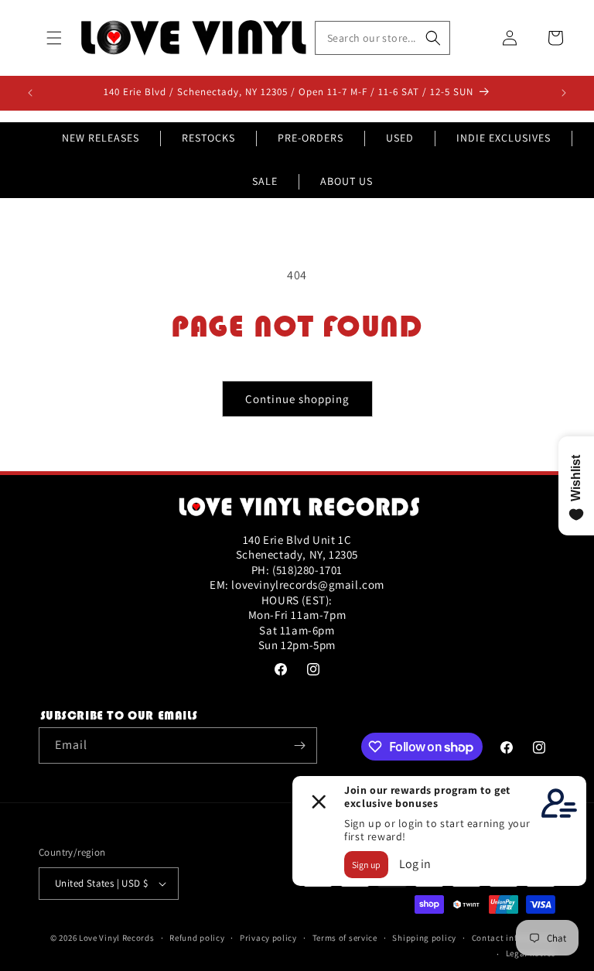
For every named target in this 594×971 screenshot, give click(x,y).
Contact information (513, 937)
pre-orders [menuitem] (310, 138)
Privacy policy (268, 937)
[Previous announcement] (30, 93)
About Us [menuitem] (346, 181)
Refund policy (196, 937)
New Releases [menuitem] (100, 138)
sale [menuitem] (265, 181)
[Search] (433, 38)
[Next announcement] (564, 93)
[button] (54, 38)
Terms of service (344, 937)
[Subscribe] (299, 745)
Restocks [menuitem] (208, 138)
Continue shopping (297, 398)
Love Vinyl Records (117, 937)
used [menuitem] (400, 138)
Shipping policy (424, 937)
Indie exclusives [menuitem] (503, 138)
